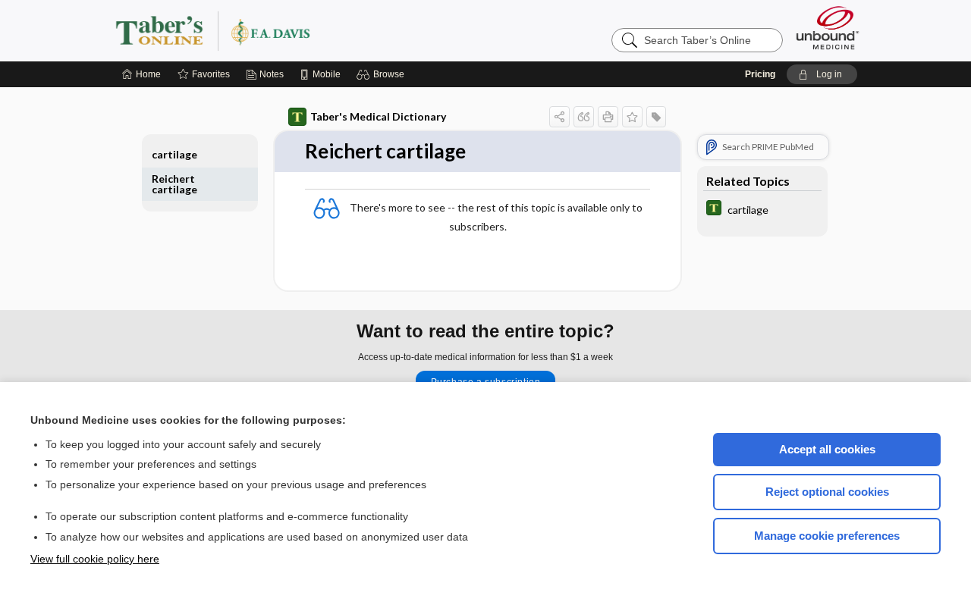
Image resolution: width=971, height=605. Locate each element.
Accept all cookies (827, 449)
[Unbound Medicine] (827, 28)
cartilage (174, 154)
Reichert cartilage (174, 184)
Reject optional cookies (827, 491)
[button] (383, 74)
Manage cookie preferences (827, 535)
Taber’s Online (303, 30)
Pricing (760, 74)
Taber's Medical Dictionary (378, 116)
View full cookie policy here (94, 559)
